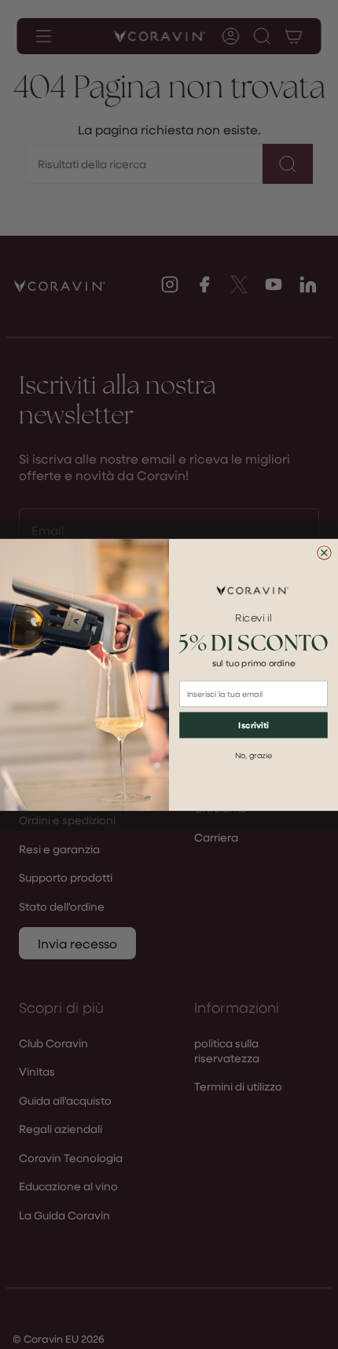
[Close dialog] (325, 552)
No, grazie (254, 755)
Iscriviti (253, 725)
